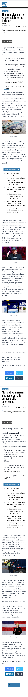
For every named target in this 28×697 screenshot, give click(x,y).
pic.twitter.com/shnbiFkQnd (13, 82)
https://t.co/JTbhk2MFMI (12, 472)
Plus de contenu (14, 685)
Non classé (5, 11)
